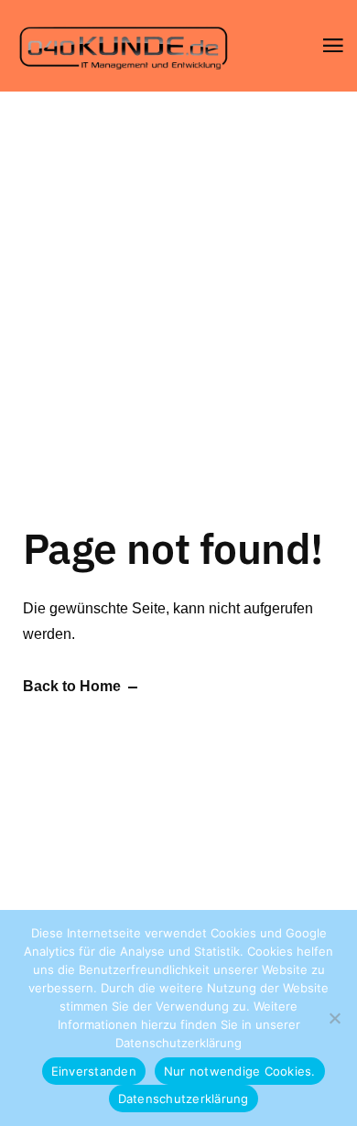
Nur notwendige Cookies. (240, 1071)
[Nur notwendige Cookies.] (334, 1018)
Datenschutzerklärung (178, 1042)
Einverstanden (93, 1071)
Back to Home (72, 686)
